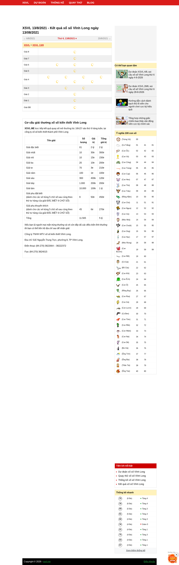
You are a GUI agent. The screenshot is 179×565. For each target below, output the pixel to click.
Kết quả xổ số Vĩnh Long (131, 484)
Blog (90, 2)
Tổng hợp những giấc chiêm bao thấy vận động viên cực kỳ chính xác (141, 121)
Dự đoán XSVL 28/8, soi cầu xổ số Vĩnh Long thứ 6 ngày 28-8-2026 (142, 89)
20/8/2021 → (104, 38)
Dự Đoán (40, 2)
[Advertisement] (89, 14)
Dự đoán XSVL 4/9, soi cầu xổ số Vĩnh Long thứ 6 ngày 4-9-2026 (142, 75)
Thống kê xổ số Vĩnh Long (132, 480)
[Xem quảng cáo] (172, 558)
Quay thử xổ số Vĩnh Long (132, 475)
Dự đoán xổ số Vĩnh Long (131, 471)
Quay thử (75, 2)
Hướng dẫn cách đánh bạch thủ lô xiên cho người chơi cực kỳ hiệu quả (140, 105)
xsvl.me (47, 561)
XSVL (25, 2)
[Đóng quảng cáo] (176, 554)
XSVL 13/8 (38, 45)
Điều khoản (149, 561)
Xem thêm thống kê (135, 550)
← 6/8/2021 (29, 38)
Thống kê (57, 2)
